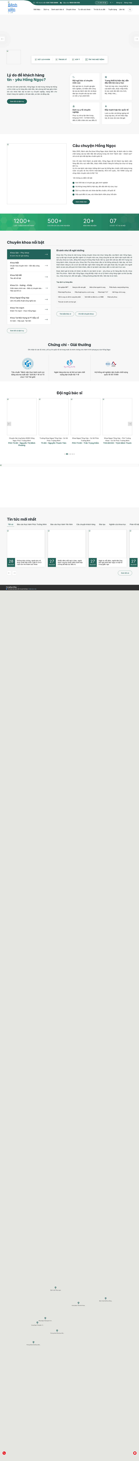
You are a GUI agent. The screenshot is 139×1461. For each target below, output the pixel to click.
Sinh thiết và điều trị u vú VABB (94, 297)
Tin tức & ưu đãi (99, 9)
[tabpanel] (94, 282)
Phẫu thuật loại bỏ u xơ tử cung (84, 292)
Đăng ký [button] (119, 3)
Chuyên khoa (71, 9)
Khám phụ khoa (112, 297)
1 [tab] (65, 454)
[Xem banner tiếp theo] (136, 39)
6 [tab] (74, 454)
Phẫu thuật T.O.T (103, 292)
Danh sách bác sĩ (57, 9)
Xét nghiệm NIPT (63, 287)
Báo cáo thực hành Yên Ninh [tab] (61, 524)
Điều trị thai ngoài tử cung (97, 287)
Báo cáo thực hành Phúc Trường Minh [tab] (32, 524)
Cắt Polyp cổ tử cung (118, 292)
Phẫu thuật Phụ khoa (64, 292)
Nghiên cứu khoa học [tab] (117, 524)
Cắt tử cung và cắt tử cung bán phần (69, 297)
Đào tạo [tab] (102, 524)
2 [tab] (67, 454)
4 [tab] (70, 454)
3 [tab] (69, 454)
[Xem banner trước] (2, 39)
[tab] (29, 254)
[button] (42, 59)
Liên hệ (121, 9)
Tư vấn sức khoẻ (84, 9)
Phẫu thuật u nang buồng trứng (119, 287)
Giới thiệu (37, 9)
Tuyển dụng (112, 9)
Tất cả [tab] (10, 524)
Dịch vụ (46, 9)
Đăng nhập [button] (128, 3)
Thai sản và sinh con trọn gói (67, 302)
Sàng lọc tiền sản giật (79, 287)
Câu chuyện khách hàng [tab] (85, 524)
